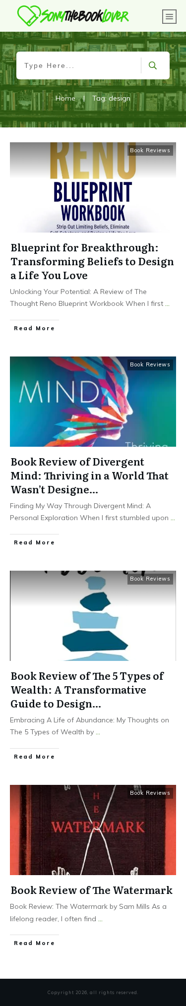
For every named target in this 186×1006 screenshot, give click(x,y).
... (167, 303)
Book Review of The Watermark (91, 889)
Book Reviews (150, 150)
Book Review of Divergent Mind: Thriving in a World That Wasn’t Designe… (89, 475)
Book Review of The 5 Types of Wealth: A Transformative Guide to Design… (87, 689)
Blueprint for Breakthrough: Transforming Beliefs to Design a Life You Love (92, 260)
